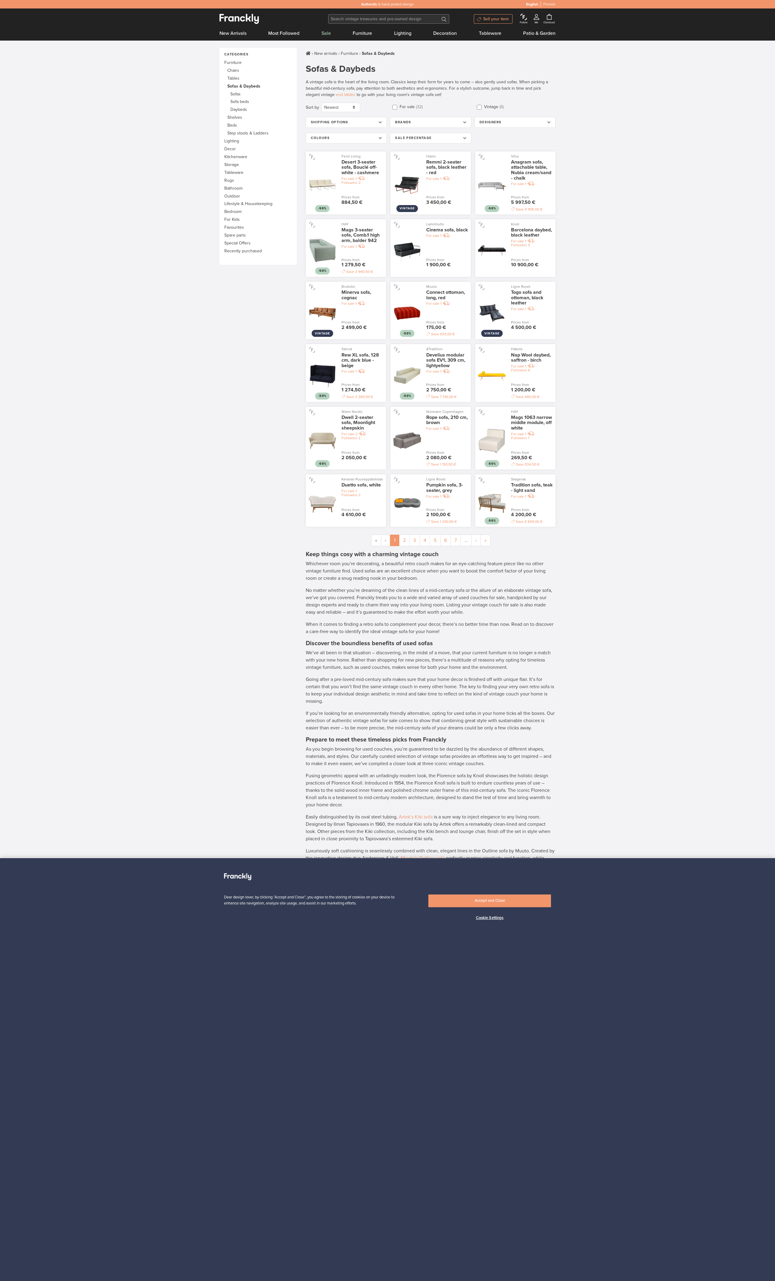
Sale (326, 33)
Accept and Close (490, 900)
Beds (232, 125)
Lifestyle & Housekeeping (248, 203)
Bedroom (233, 211)
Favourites (234, 227)
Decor (230, 148)
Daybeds (238, 109)
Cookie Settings (490, 917)
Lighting (402, 33)
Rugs (229, 180)
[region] (387, 1069)
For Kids (232, 219)
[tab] (346, 122)
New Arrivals (232, 33)
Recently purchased (243, 251)
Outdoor (232, 196)
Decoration (445, 33)
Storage (231, 164)
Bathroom (233, 188)
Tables (233, 78)
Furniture (362, 33)
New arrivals (325, 53)
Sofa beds (239, 101)
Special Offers (237, 243)
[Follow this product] (312, 157)
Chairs (233, 70)
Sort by (312, 107)
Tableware (490, 33)
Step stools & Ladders (248, 133)
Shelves (234, 117)
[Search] (444, 19)
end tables (345, 94)
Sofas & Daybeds (243, 86)
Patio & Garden (539, 33)
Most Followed (283, 33)
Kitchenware (235, 156)
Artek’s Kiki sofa (416, 817)
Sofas (235, 94)
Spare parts (235, 235)
